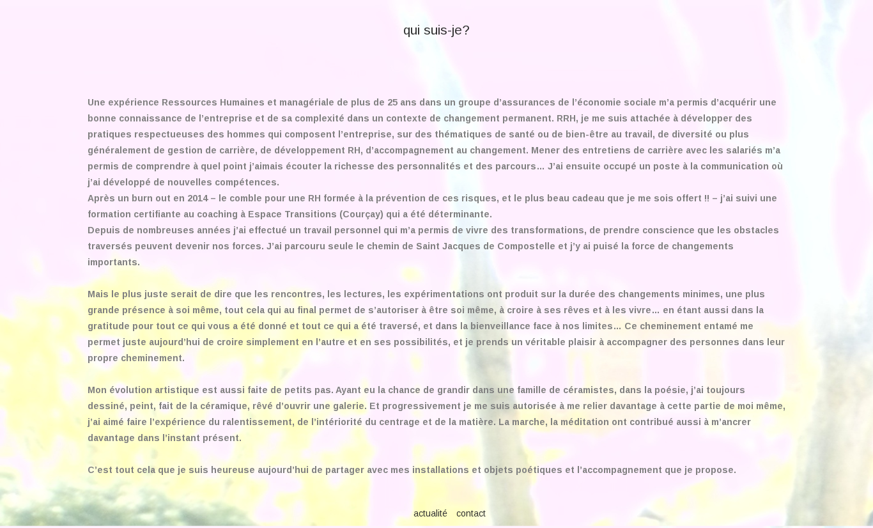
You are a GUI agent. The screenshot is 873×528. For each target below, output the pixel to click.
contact (471, 513)
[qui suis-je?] (436, 6)
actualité (430, 513)
